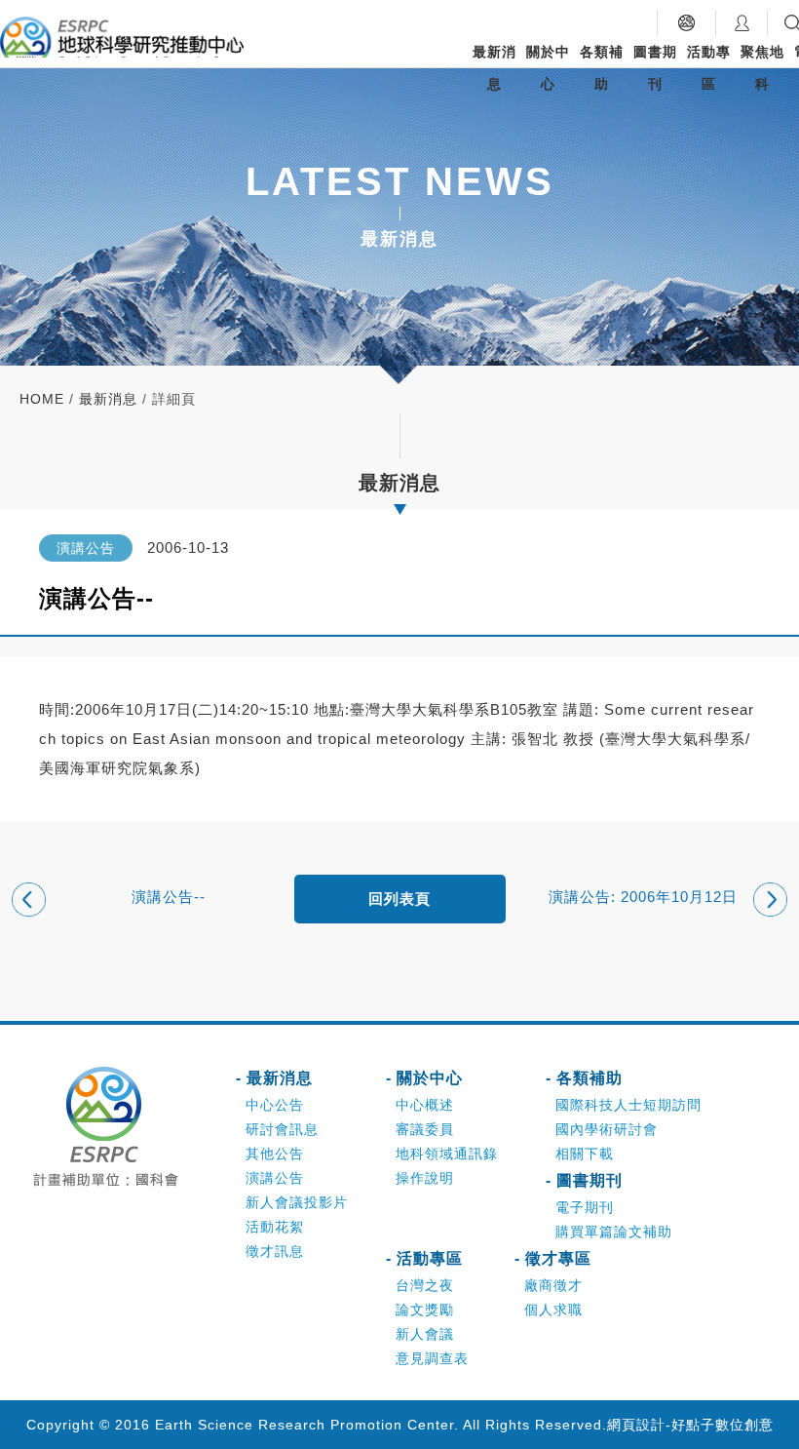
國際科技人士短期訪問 (628, 1105)
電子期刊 (584, 1207)
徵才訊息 (275, 1251)
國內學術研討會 (606, 1129)
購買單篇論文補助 (613, 1231)
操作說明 (425, 1178)
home (41, 399)
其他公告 (275, 1153)
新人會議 (425, 1334)
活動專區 (709, 68)
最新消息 (494, 68)
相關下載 (584, 1153)
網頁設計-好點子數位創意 (690, 1424)
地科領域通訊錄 (447, 1153)
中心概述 (425, 1105)
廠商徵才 (553, 1285)
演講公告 (275, 1178)
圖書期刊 (655, 68)
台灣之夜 (425, 1285)
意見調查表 (432, 1358)
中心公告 (275, 1105)
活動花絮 (275, 1226)
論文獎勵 (425, 1309)
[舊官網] (686, 23)
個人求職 (553, 1309)
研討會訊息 (282, 1129)
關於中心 (548, 68)
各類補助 (602, 68)
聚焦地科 (762, 68)
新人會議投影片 (297, 1202)
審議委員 (425, 1129)
